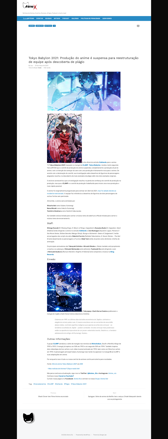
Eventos (39, 18)
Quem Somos (107, 18)
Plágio (67, 384)
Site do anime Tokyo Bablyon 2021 (64, 364)
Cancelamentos (40, 384)
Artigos (57, 18)
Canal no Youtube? (66, 376)
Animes (31, 25)
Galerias (75, 18)
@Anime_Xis (93, 373)
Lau (32, 65)
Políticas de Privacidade (90, 18)
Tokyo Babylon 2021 (79, 384)
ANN (81, 364)
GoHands (59, 384)
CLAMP (51, 384)
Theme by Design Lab (99, 435)
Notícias (30, 18)
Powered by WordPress (83, 435)
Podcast (65, 18)
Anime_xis (112, 373)
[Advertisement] (84, 42)
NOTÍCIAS (48, 25)
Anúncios (39, 25)
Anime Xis (77, 379)
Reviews (48, 18)
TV (54, 25)
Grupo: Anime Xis (101, 379)
